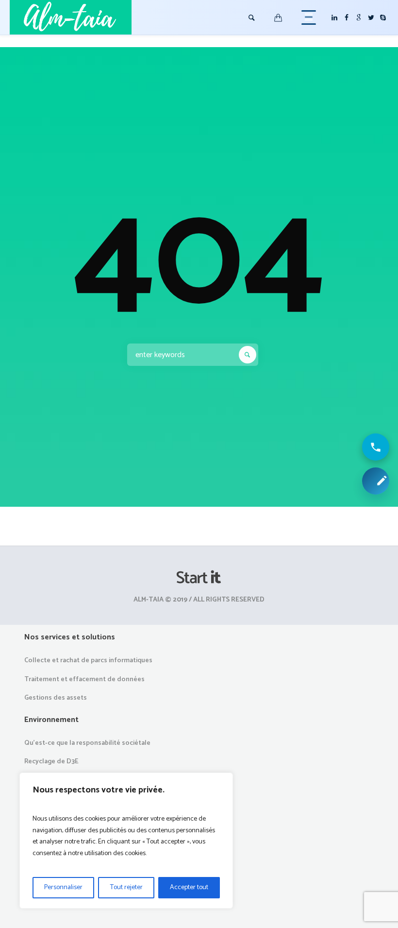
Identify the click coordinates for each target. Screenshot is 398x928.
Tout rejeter (126, 887)
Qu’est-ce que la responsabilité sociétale (87, 743)
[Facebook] (346, 17)
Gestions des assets (55, 698)
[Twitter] (370, 17)
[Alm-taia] (199, 577)
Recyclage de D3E (51, 761)
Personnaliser (63, 887)
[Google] (358, 17)
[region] (126, 841)
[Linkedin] (334, 17)
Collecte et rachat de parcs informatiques (88, 660)
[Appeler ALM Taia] (375, 447)
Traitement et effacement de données (84, 679)
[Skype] (383, 17)
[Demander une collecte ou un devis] (375, 481)
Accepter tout (189, 887)
